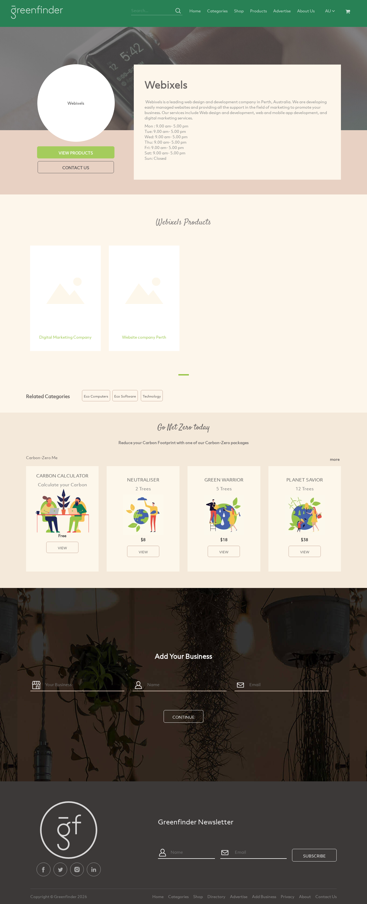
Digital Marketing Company (65, 337)
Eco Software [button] (125, 396)
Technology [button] (152, 396)
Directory (216, 896)
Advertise (282, 10)
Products (258, 10)
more (335, 459)
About (305, 896)
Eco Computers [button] (96, 396)
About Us (306, 10)
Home (195, 10)
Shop (239, 10)
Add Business (264, 896)
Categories (217, 10)
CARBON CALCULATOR (62, 476)
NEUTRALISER (143, 480)
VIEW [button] (62, 547)
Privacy (288, 896)
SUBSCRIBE (314, 856)
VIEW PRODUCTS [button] (76, 152)
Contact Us (326, 896)
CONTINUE (183, 717)
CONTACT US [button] (75, 167)
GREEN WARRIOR (223, 480)
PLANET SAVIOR (304, 480)
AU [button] (328, 10)
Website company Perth (144, 337)
